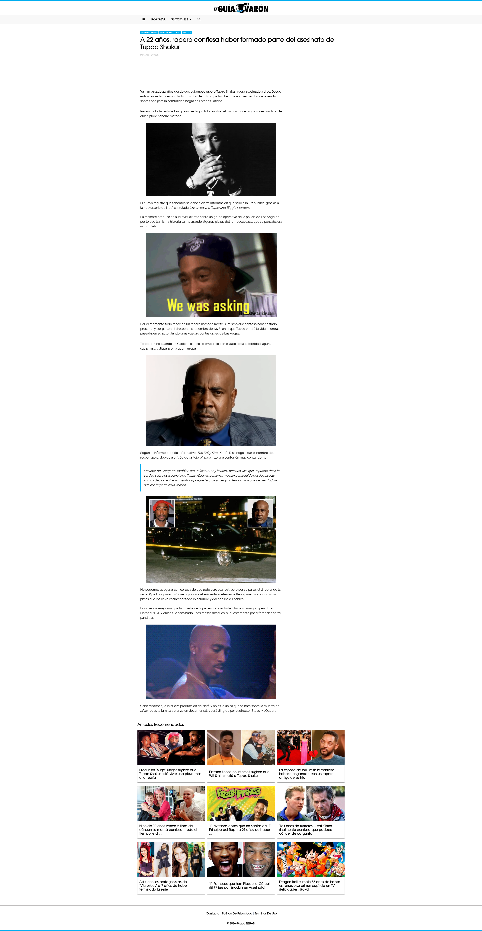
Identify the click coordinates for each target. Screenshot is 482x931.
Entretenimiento (149, 32)
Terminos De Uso (266, 913)
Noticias (187, 32)
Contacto (212, 913)
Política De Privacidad (237, 913)
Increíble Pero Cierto (170, 32)
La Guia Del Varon (241, 8)
